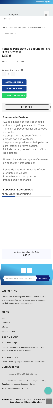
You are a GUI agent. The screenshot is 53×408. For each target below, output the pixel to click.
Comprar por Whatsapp (15, 95)
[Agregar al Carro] (26, 246)
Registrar (47, 2)
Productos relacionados (17, 189)
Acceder (39, 2)
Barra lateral (10, 34)
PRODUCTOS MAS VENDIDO (16, 194)
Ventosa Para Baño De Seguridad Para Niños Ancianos (23, 27)
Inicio (4, 318)
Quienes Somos (8, 331)
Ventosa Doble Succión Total (26, 252)
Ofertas (5, 327)
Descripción (27, 107)
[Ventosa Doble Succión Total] (26, 224)
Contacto (6, 322)
